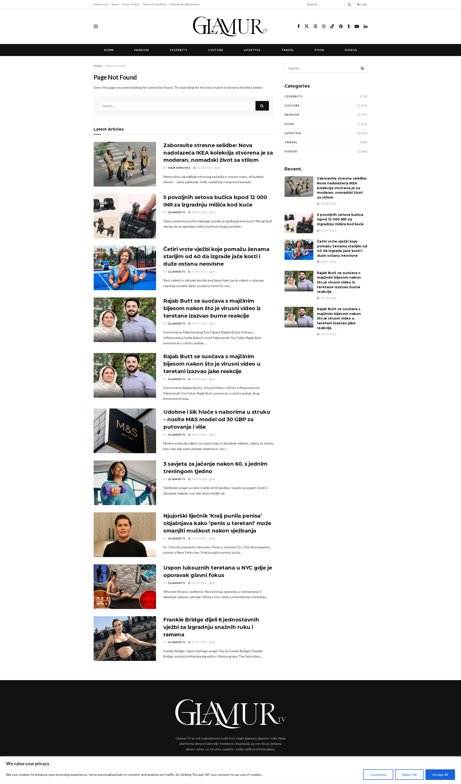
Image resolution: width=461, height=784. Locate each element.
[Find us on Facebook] (298, 26)
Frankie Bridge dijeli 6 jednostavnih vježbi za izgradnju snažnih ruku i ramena (211, 627)
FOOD (319, 50)
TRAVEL (287, 50)
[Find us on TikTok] (332, 26)
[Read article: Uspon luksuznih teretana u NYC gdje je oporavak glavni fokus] (125, 586)
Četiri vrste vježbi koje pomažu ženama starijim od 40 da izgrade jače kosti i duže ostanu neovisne (216, 256)
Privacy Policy (131, 4)
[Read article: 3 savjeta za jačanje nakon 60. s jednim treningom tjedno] (125, 482)
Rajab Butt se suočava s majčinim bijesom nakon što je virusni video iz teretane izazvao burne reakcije (212, 308)
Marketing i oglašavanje (184, 4)
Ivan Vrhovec (179, 167)
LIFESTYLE (252, 50)
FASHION (141, 50)
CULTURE (215, 50)
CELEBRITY (179, 50)
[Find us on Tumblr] (348, 26)
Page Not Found (115, 66)
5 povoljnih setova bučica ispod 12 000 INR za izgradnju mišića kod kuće (340, 219)
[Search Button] (349, 4)
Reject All (409, 774)
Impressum (101, 4)
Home (109, 50)
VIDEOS (351, 50)
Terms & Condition (154, 4)
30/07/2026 (198, 212)
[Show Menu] (96, 26)
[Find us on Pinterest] (341, 26)
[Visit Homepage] (230, 26)
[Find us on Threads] (315, 26)
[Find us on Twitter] (306, 26)
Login (363, 4)
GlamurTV (176, 212)
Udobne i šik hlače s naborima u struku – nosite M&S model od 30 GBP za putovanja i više (216, 419)
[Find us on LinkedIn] (365, 26)
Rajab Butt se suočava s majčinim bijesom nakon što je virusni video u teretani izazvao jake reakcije (211, 364)
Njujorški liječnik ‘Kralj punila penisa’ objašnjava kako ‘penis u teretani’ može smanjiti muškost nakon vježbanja (217, 523)
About (115, 4)
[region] (230, 770)
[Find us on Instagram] (324, 26)
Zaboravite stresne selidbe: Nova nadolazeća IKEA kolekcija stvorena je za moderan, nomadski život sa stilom (218, 152)
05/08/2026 (204, 167)
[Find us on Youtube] (357, 26)
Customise (378, 774)
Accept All (440, 774)
